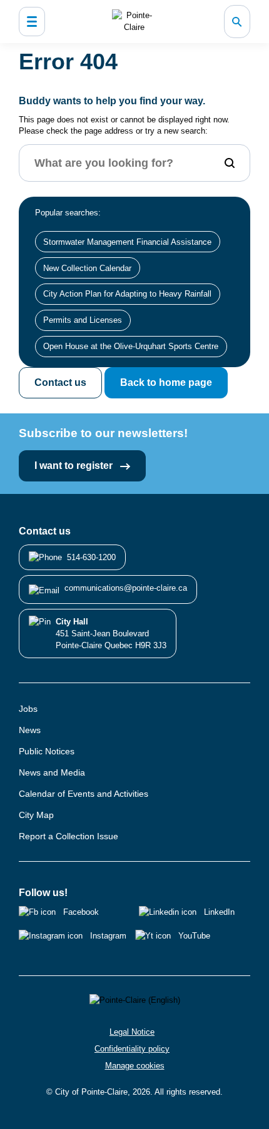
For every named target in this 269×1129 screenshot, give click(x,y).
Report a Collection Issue (68, 836)
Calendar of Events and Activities (83, 794)
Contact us (60, 382)
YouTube (194, 935)
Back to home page (166, 382)
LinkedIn (219, 912)
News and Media (52, 772)
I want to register (74, 465)
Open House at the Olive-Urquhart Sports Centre (130, 346)
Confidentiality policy (132, 1048)
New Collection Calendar (87, 268)
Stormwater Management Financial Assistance (127, 242)
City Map (36, 815)
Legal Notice (132, 1032)
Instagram (108, 935)
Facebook (81, 912)
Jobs (28, 709)
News (30, 730)
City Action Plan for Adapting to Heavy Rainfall (127, 293)
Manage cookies (135, 1065)
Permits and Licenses (82, 320)
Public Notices (46, 751)
